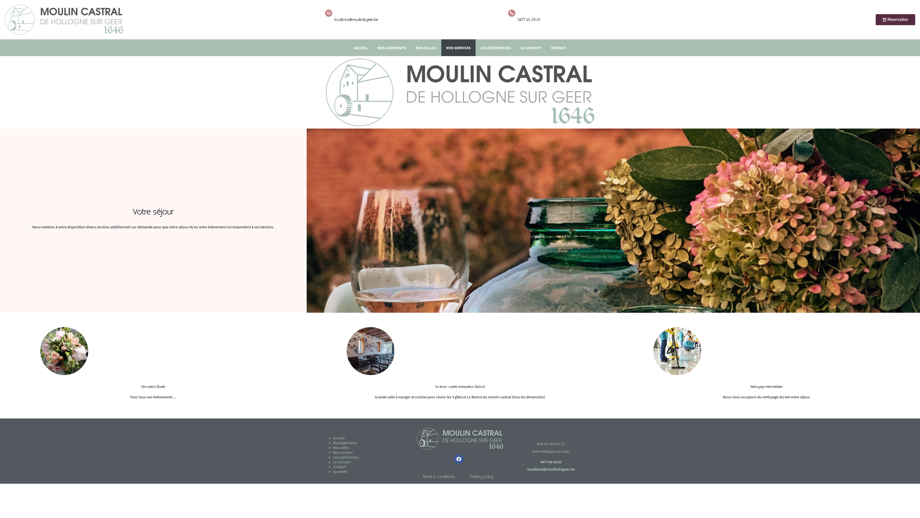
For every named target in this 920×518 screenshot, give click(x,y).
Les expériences (495, 47)
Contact (559, 47)
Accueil (361, 47)
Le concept (531, 47)
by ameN (340, 471)
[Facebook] (459, 459)
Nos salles (426, 47)
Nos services (458, 47)
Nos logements (391, 47)
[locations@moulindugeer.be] (328, 13)
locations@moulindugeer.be (356, 20)
